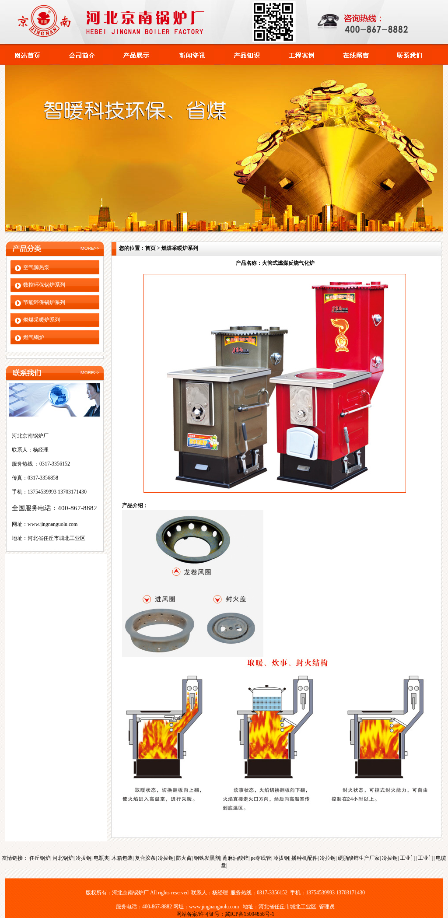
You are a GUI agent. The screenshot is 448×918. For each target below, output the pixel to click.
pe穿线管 (261, 858)
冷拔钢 (83, 858)
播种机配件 (304, 858)
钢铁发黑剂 (207, 858)
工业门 (408, 858)
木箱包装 (122, 858)
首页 (150, 248)
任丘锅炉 (39, 858)
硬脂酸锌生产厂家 (359, 858)
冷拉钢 (328, 858)
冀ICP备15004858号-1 (249, 914)
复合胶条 (145, 858)
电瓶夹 (101, 858)
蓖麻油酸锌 (235, 858)
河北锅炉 (63, 858)
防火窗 (184, 858)
